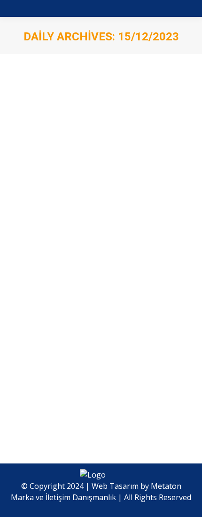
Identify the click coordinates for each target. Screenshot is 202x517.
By (90, 305)
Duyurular (39, 305)
